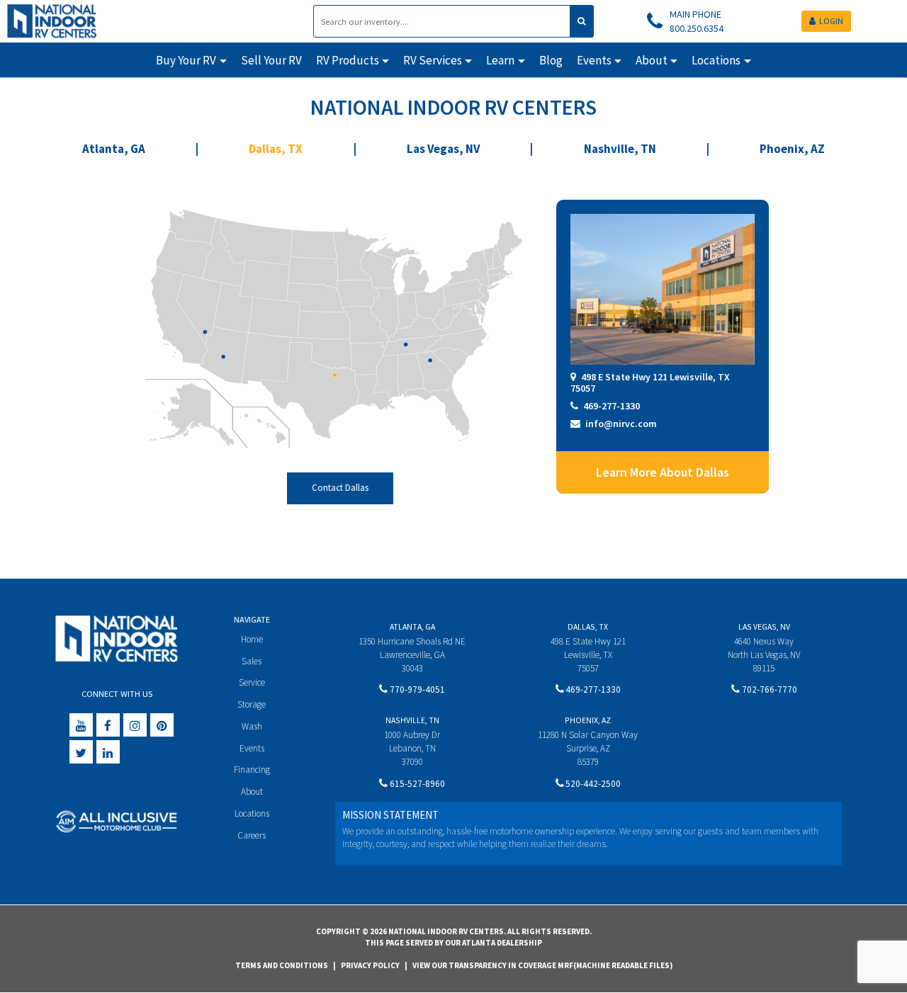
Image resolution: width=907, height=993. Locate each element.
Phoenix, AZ (792, 149)
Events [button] (594, 60)
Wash (252, 726)
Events (252, 748)
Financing (252, 770)
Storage (251, 704)
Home (252, 639)
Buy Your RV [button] (186, 60)
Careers (251, 835)
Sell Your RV (271, 60)
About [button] (651, 60)
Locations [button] (716, 60)
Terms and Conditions (281, 965)
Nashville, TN (620, 149)
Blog (551, 60)
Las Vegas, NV (443, 149)
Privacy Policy (370, 965)
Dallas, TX (276, 149)
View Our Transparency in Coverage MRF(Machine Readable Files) (542, 965)
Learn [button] (500, 60)
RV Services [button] (432, 60)
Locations (252, 813)
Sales (251, 661)
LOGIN (831, 21)
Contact (340, 488)
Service (252, 682)
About (252, 791)
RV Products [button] (347, 60)
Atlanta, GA (113, 149)
